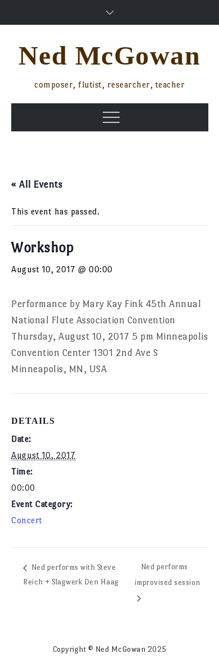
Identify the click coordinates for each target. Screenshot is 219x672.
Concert (27, 520)
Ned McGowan (110, 55)
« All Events (36, 184)
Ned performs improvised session (167, 575)
